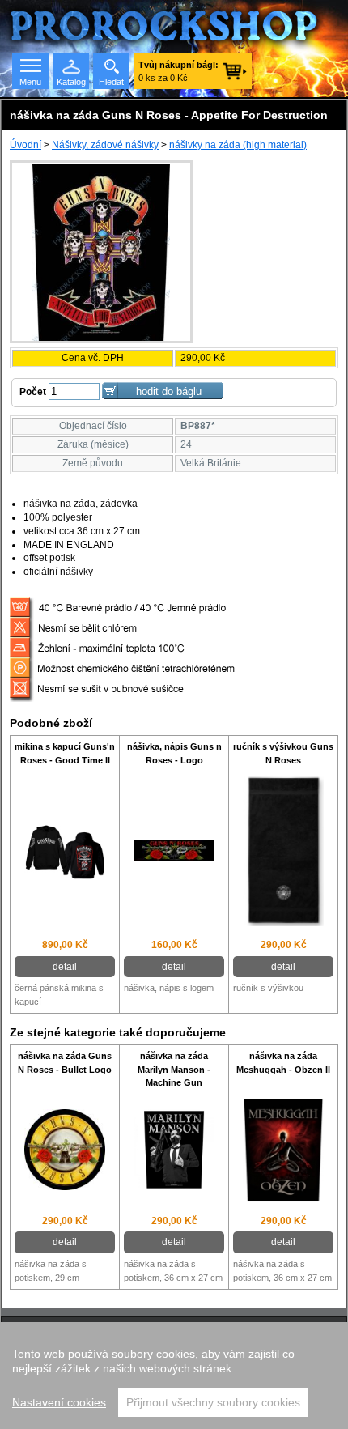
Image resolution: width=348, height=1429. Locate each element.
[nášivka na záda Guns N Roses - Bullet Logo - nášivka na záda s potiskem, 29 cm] (65, 1151)
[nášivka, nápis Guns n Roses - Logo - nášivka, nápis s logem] (174, 852)
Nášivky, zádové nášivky (105, 145)
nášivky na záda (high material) (238, 145)
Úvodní (25, 145)
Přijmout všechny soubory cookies (213, 1402)
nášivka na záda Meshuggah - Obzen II (283, 1062)
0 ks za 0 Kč (178, 71)
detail (65, 966)
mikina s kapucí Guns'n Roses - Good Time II (65, 753)
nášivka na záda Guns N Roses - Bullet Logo (65, 1062)
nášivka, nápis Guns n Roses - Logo (174, 753)
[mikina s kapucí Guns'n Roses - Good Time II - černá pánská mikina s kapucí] (65, 853)
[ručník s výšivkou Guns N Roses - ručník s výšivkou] (283, 852)
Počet (32, 392)
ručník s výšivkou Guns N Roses (283, 753)
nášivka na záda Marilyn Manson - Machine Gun (174, 1069)
